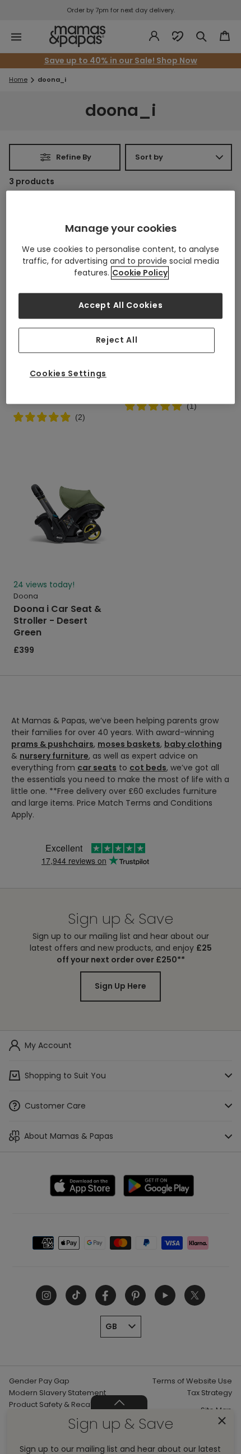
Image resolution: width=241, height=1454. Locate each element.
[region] (120, 297)
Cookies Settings (68, 374)
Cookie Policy (140, 272)
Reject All (117, 339)
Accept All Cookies (120, 305)
